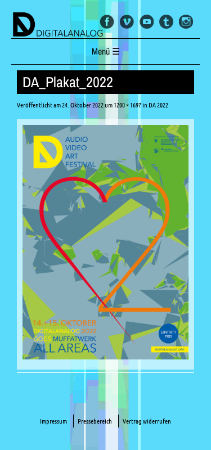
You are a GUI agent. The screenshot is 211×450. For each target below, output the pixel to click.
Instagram (186, 22)
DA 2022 (158, 105)
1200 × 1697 (127, 105)
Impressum (53, 421)
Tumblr (166, 22)
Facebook (107, 22)
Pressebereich (95, 421)
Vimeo (127, 22)
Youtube (147, 22)
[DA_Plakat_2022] (105, 356)
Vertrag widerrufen (147, 421)
